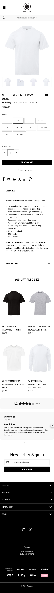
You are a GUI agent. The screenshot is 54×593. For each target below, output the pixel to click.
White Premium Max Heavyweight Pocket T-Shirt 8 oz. (13, 384)
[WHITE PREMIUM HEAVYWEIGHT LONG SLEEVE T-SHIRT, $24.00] (40, 358)
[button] (27, 190)
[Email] (8, 179)
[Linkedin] (24, 179)
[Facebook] (3, 179)
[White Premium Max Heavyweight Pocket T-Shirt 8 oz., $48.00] (14, 358)
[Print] (14, 179)
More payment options (27, 170)
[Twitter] (19, 179)
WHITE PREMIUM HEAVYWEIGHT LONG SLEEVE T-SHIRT (37, 384)
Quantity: (7, 146)
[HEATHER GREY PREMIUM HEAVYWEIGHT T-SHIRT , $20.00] (40, 303)
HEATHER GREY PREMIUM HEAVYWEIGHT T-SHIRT (39, 328)
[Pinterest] (30, 179)
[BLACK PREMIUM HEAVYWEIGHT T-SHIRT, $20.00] (14, 303)
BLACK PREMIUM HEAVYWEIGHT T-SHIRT (11, 328)
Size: (4, 115)
